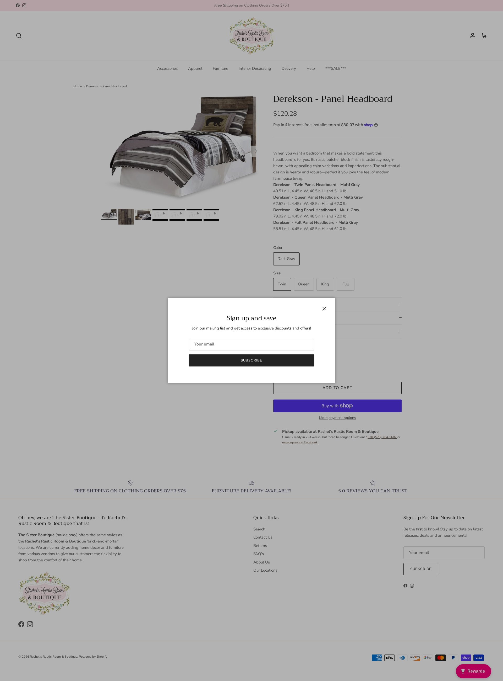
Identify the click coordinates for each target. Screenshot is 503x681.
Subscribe (251, 360)
